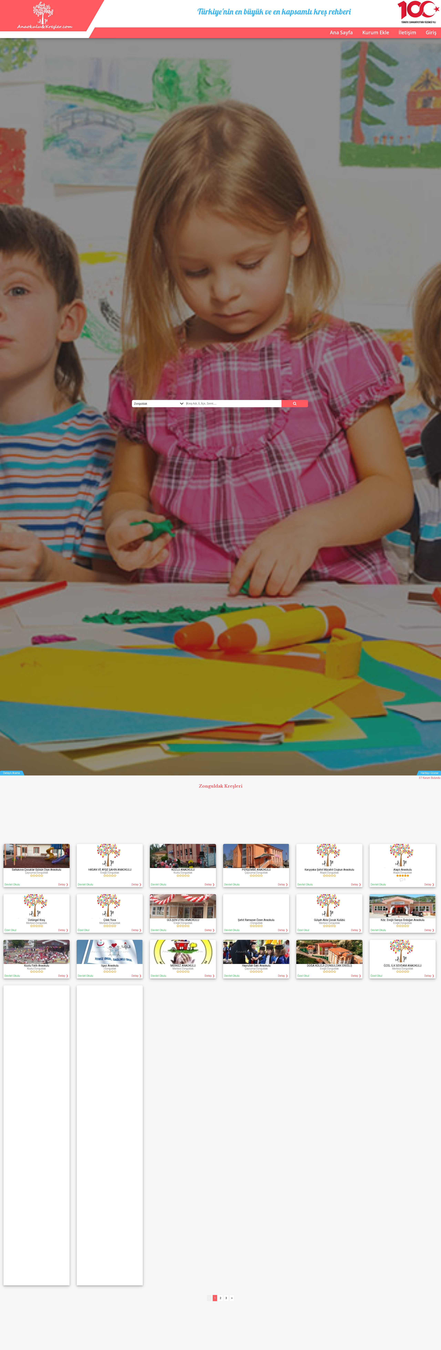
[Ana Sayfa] (44, 28)
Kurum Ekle (375, 32)
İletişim (407, 32)
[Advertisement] (220, 816)
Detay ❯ (63, 884)
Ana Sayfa (341, 32)
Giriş (431, 32)
